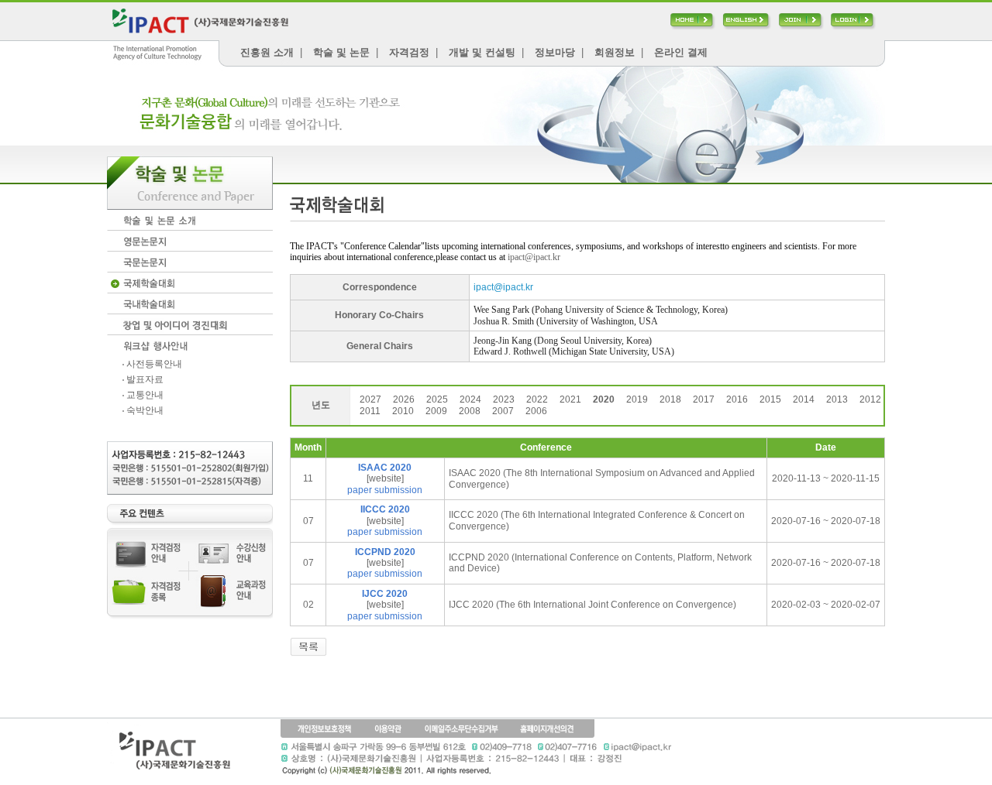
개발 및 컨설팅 (482, 52)
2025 (437, 399)
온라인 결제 (681, 52)
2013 (837, 399)
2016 (737, 399)
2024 (470, 399)
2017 (704, 399)
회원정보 (614, 52)
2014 (804, 399)
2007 (503, 411)
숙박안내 (144, 410)
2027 (370, 399)
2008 (469, 411)
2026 (404, 399)
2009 (436, 411)
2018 (670, 399)
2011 (370, 411)
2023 (504, 399)
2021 (570, 399)
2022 (537, 399)
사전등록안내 (153, 363)
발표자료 (144, 379)
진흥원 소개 (267, 52)
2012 (870, 399)
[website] (385, 478)
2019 (637, 399)
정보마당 (555, 52)
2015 (770, 399)
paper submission (384, 490)
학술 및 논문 (341, 52)
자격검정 (409, 52)
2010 (403, 411)
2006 (536, 411)
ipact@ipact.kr (534, 257)
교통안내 (144, 394)
